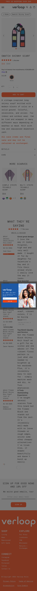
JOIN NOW (10, 301)
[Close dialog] (34, 284)
